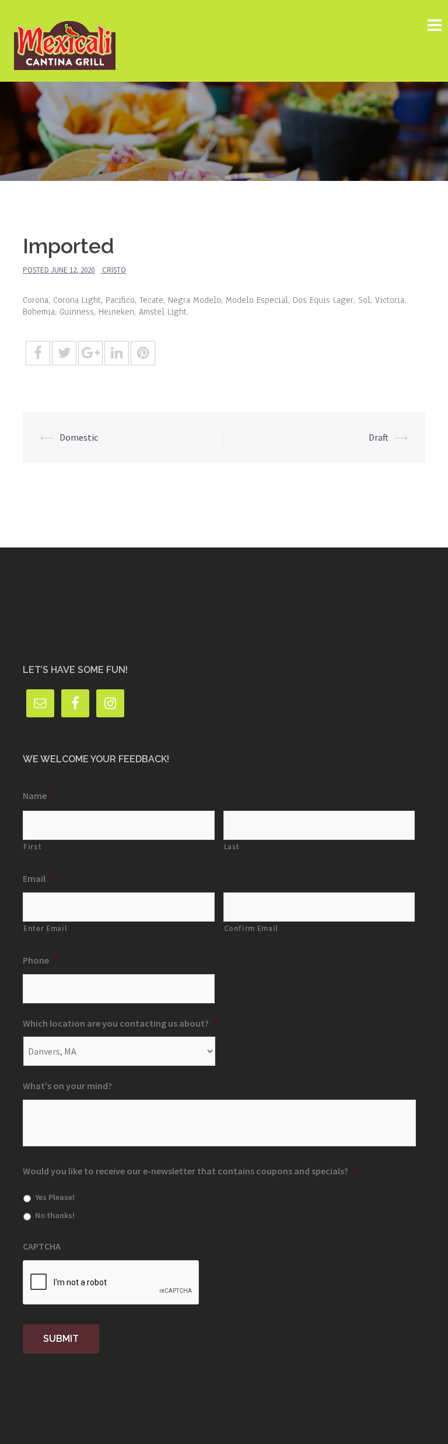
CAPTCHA (42, 1246)
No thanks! (55, 1215)
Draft (378, 437)
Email (38, 878)
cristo (114, 270)
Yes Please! (55, 1197)
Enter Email (45, 928)
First (32, 847)
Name (39, 795)
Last (232, 847)
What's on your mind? (67, 1085)
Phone (40, 960)
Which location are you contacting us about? (120, 1023)
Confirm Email (251, 928)
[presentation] (111, 1283)
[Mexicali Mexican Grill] (65, 40)
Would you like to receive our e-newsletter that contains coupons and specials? (190, 1171)
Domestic (79, 437)
